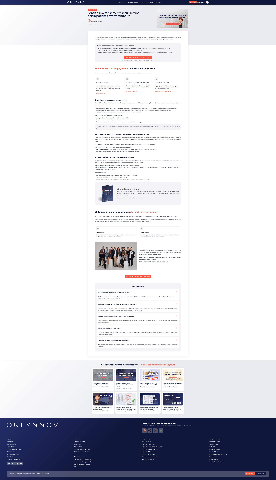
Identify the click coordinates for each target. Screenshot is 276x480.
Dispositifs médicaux (214, 449)
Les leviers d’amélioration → (132, 91)
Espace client (77, 444)
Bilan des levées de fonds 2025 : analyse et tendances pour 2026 (148, 384)
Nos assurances (121, 2)
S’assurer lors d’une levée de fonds (83, 459)
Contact (201, 2)
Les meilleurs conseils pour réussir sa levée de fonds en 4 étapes (172, 384)
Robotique (212, 456)
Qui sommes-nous (155, 2)
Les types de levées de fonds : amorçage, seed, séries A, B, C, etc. (172, 408)
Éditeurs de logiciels (214, 441)
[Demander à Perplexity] (155, 430)
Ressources (144, 2)
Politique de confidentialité (14, 449)
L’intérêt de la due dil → (101, 93)
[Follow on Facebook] (13, 463)
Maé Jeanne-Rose (97, 386)
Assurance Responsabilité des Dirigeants (152, 446)
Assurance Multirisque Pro (149, 451)
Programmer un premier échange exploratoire (138, 57)
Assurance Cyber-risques (148, 444)
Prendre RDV (249, 473)
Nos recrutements (11, 444)
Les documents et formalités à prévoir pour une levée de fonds (101, 384)
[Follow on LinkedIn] (8, 463)
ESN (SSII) (212, 446)
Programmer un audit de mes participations (138, 276)
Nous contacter (78, 446)
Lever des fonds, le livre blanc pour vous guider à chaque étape (149, 408)
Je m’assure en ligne (79, 441)
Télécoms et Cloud (214, 444)
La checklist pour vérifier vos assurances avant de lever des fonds (126, 408)
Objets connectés (213, 459)
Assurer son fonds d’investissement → (164, 91)
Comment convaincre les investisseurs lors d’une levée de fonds (124, 385)
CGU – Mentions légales (13, 454)
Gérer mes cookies (12, 451)
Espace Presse (11, 446)
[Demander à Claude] (144, 430)
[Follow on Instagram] (17, 463)
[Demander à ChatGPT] (149, 430)
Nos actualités (10, 456)
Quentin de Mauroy (96, 21)
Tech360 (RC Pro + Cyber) (148, 454)
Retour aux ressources (95, 24)
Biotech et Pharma (214, 451)
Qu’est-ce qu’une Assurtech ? (14, 459)
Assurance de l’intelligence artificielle (84, 462)
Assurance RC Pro (146, 441)
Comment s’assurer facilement (82, 449)
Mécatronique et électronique (217, 462)
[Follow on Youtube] (21, 463)
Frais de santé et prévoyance (149, 456)
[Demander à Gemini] (161, 430)
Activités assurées (133, 2)
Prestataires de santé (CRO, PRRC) (218, 454)
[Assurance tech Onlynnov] (77, 2)
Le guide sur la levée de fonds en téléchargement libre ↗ (130, 197)
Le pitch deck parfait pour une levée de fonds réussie (102, 408)
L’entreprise (10, 441)
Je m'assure (193, 2)
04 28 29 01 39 (260, 473)
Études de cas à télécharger (81, 451)
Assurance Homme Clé (148, 459)
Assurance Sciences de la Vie (149, 449)
